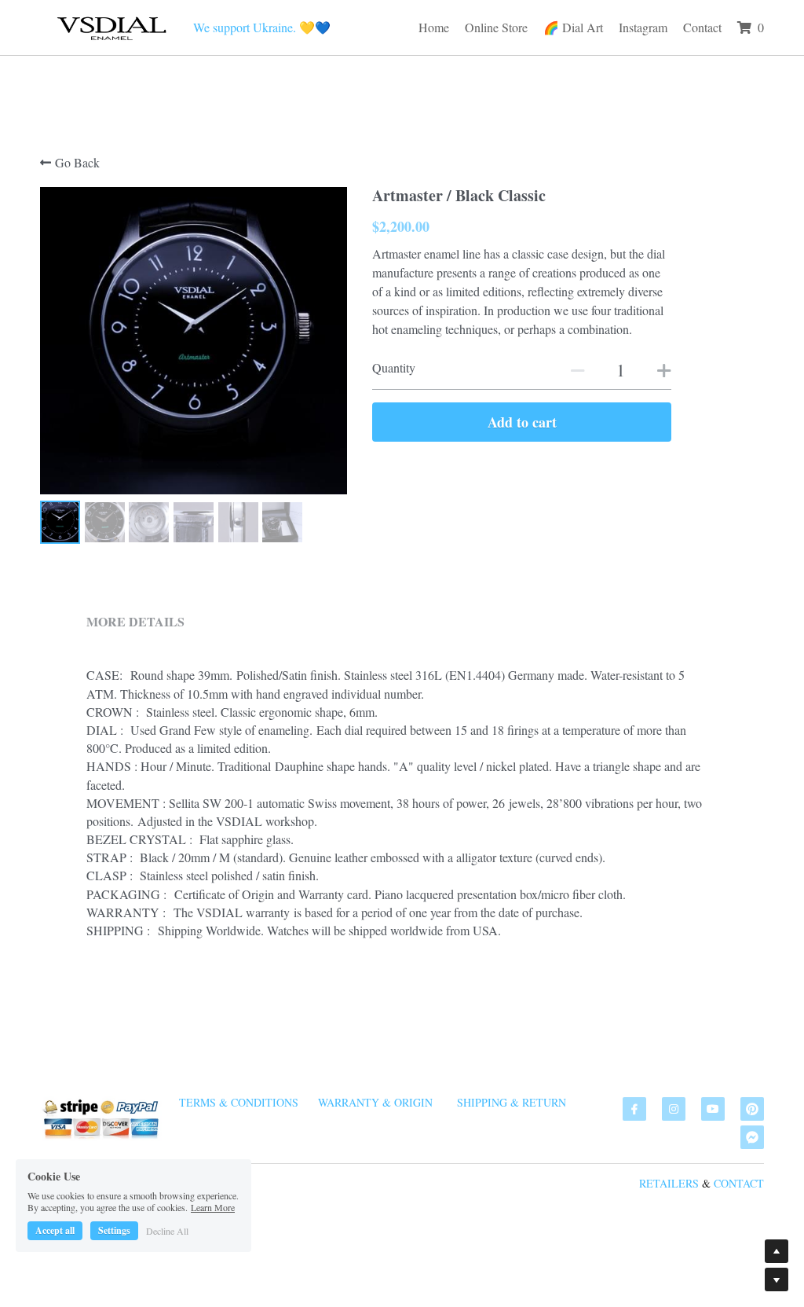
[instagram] (673, 1109)
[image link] (110, 25)
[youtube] (713, 1109)
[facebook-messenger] (752, 1137)
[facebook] (634, 1109)
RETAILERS (669, 1183)
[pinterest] (752, 1109)
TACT (750, 1183)
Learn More (213, 1207)
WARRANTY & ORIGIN (375, 1102)
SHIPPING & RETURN (511, 1102)
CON (725, 1183)
